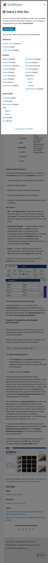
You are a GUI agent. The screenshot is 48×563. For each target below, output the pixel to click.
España (5, 69)
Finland (5, 72)
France (5, 76)
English (30, 82)
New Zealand (7, 104)
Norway (28, 62)
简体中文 (8, 111)
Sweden (28, 72)
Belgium (5, 59)
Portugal (28, 69)
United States (7, 50)
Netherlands (29, 59)
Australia (6, 98)
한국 (4, 121)
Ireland (5, 79)
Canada (5, 47)
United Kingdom (31, 89)
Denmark (6, 62)
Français (30, 85)
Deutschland (7, 66)
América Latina (8, 43)
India (4, 101)
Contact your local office (24, 129)
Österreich (29, 66)
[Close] (44, 4)
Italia (4, 82)
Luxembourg (7, 85)
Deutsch (30, 79)
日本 (4, 118)
